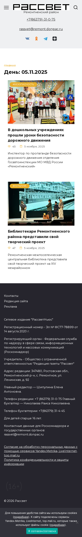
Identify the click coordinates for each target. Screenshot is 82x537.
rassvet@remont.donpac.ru (41, 29)
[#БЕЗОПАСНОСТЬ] (41, 121)
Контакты (11, 296)
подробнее (21, 516)
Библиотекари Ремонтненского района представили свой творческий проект (39, 236)
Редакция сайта (16, 301)
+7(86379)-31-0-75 (41, 19)
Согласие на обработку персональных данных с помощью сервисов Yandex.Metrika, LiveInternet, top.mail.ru (40, 451)
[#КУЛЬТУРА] (41, 223)
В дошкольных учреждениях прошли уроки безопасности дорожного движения (36, 135)
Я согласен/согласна (42, 531)
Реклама (10, 306)
